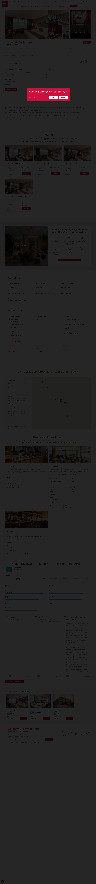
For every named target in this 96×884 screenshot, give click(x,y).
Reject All (53, 97)
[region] (48, 94)
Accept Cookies (63, 97)
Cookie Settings (32, 97)
